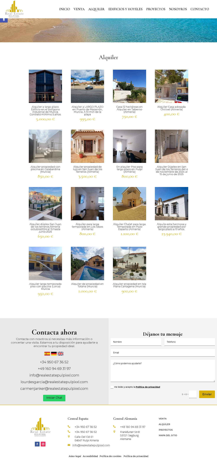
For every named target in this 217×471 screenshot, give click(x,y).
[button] (4, 18)
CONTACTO (200, 9)
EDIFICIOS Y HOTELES (125, 9)
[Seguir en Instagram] (43, 444)
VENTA (79, 9)
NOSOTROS (178, 9)
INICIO (64, 9)
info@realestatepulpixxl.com (54, 375)
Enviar (207, 394)
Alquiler (164, 424)
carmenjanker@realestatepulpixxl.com (54, 388)
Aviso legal (75, 456)
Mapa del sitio (168, 435)
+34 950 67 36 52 (54, 362)
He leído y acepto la (137, 387)
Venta (163, 418)
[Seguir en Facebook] (37, 444)
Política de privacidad (148, 387)
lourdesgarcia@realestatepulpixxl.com (54, 382)
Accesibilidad (90, 456)
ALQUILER (96, 9)
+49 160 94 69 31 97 (54, 368)
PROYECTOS (155, 9)
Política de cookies (110, 456)
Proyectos (166, 430)
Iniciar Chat (54, 398)
